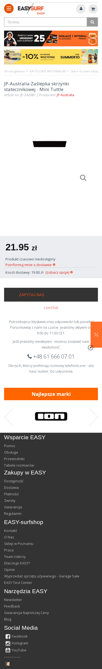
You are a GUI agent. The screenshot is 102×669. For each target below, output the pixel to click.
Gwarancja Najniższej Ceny (26, 612)
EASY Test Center (18, 582)
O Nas (9, 537)
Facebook (20, 636)
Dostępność (13, 481)
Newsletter (13, 599)
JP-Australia (65, 95)
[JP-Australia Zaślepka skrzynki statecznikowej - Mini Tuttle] (49, 144)
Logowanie (81, 9)
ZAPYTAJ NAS (31, 295)
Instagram (20, 643)
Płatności (11, 494)
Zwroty (10, 500)
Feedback (12, 606)
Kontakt (10, 530)
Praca (9, 550)
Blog (7, 619)
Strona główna (14, 71)
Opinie (9, 569)
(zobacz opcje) (57, 272)
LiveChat (51, 307)
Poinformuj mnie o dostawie (28, 264)
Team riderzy (15, 556)
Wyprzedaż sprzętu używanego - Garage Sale (41, 576)
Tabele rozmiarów (19, 465)
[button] (96, 335)
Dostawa (11, 487)
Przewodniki (14, 458)
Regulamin (12, 513)
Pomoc (9, 445)
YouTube (19, 650)
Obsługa (11, 452)
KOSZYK (93, 9)
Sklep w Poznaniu (18, 543)
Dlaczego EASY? (17, 563)
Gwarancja (13, 507)
